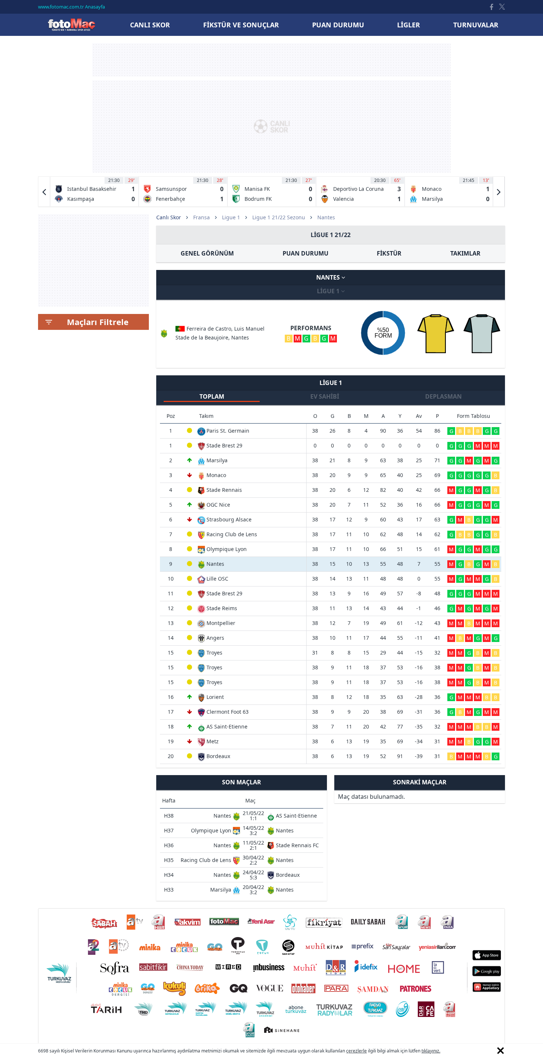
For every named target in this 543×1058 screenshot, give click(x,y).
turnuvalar (475, 24)
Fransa (201, 217)
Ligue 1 (231, 217)
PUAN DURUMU (305, 253)
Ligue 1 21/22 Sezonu (278, 217)
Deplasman (443, 396)
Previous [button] (44, 191)
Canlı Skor (71, 24)
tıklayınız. (430, 1051)
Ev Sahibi (324, 396)
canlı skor (150, 24)
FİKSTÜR (389, 253)
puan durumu (338, 24)
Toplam (211, 396)
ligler (408, 24)
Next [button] (499, 191)
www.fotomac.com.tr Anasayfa (71, 6)
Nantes (328, 277)
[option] (94, 191)
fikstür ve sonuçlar (241, 24)
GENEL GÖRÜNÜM (207, 253)
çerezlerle (356, 1051)
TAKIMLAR (465, 253)
